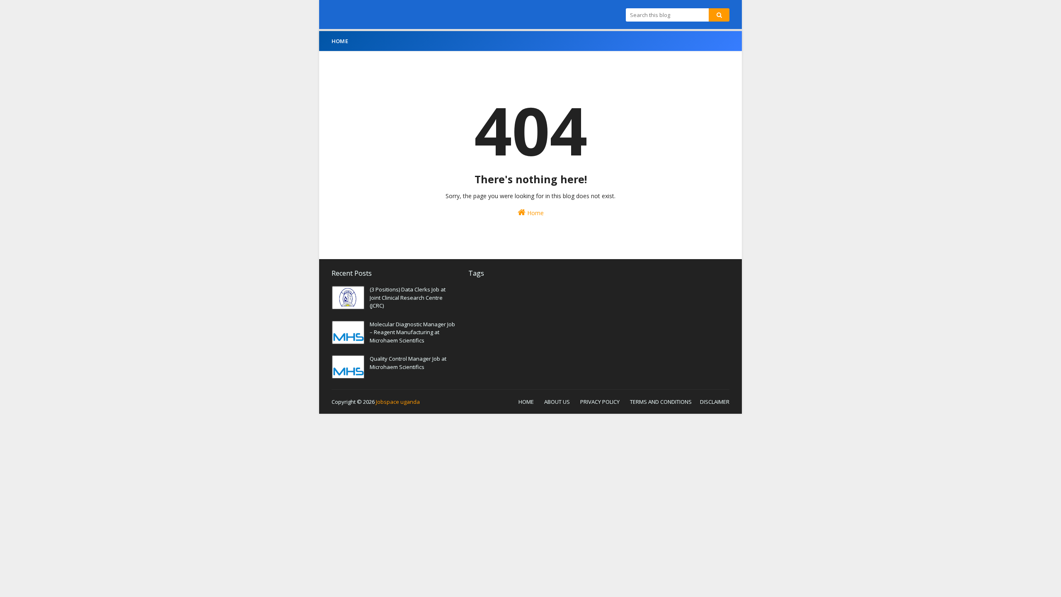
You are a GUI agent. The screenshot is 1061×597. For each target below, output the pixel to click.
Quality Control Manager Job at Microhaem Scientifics (408, 363)
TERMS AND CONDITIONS (661, 401)
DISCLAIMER (714, 401)
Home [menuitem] (340, 41)
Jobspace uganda (398, 401)
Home (535, 213)
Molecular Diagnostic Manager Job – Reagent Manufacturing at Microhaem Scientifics (412, 332)
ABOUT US (557, 401)
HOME (526, 401)
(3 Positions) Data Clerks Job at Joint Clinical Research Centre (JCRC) (408, 297)
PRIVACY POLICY (600, 401)
